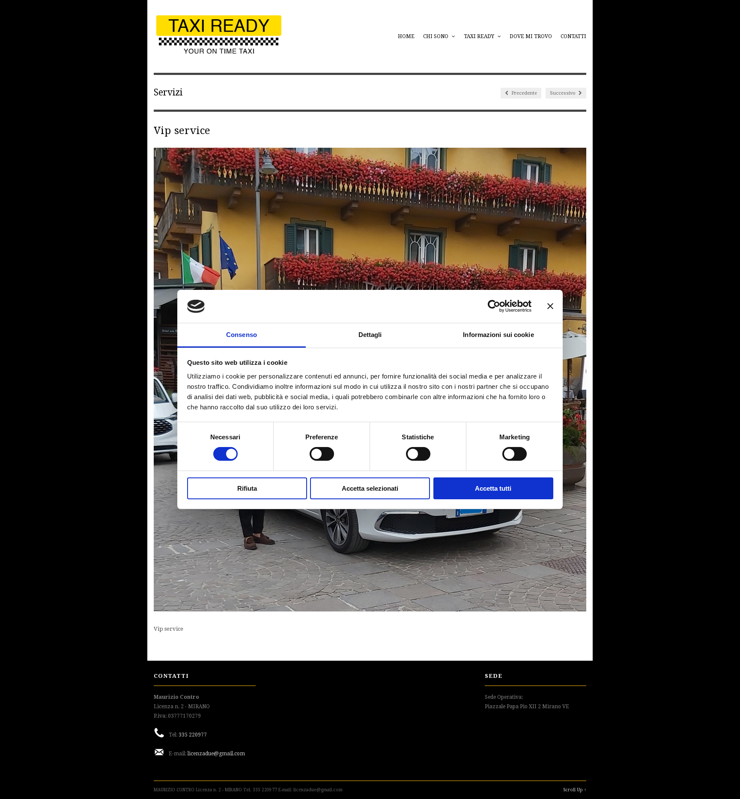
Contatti (573, 36)
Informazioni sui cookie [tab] (498, 334)
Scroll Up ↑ (574, 789)
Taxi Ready (479, 36)
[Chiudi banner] (550, 306)
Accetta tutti (493, 488)
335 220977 (193, 735)
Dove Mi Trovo (531, 36)
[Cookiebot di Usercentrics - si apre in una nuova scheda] (494, 306)
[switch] (322, 454)
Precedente (523, 93)
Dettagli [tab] (370, 334)
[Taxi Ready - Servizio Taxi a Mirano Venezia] (218, 52)
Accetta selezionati (370, 488)
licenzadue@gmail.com (216, 754)
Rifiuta (247, 488)
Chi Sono (436, 36)
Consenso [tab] (241, 334)
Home (406, 36)
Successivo (563, 93)
